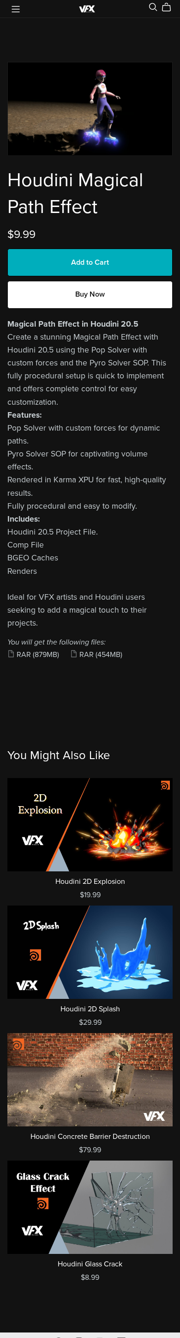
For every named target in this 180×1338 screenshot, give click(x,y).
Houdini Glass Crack (90, 1264)
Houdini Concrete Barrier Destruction (90, 1136)
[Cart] (170, 7)
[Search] (153, 7)
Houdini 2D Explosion (90, 881)
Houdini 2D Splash (90, 1009)
